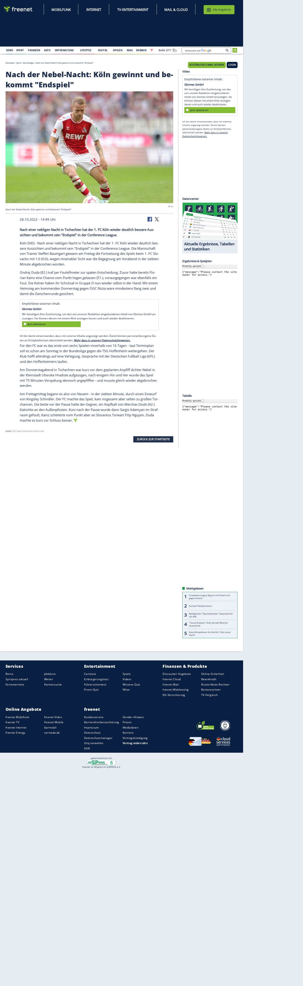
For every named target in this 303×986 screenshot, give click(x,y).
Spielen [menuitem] (117, 50)
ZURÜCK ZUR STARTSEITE (153, 439)
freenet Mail (171, 684)
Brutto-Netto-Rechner (215, 684)
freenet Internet (16, 727)
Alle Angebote (222, 10)
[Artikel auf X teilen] (157, 218)
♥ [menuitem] (151, 50)
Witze (126, 689)
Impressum (91, 727)
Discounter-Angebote (177, 674)
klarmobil (50, 727)
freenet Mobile (54, 722)
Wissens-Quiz (131, 684)
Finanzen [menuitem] (34, 50)
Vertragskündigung (135, 738)
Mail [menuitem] (130, 50)
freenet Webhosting (176, 689)
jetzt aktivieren (37, 324)
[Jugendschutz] (101, 762)
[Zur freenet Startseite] (18, 9)
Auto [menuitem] (47, 50)
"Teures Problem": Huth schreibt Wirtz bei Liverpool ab (208, 624)
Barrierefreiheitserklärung (101, 722)
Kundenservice (93, 717)
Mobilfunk (61, 9)
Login (232, 64)
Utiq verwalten (93, 743)
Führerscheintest (95, 684)
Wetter (48, 679)
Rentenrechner (211, 689)
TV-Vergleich (209, 695)
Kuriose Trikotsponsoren (200, 605)
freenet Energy (15, 732)
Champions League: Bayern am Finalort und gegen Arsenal (209, 596)
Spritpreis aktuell (17, 679)
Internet (93, 9)
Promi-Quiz (91, 689)
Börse (9, 674)
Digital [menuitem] (103, 50)
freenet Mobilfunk (17, 717)
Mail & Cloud (176, 9)
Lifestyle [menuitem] (86, 50)
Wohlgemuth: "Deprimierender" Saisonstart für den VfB (211, 615)
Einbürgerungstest (96, 679)
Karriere (128, 732)
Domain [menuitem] (141, 50)
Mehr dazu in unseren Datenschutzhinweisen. (102, 340)
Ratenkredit (208, 679)
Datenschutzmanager (98, 738)
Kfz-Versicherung (174, 695)
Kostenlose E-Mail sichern (206, 64)
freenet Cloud (172, 679)
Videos (127, 679)
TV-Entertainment (132, 9)
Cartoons (90, 674)
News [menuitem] (9, 50)
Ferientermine (15, 684)
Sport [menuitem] (20, 50)
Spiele (127, 674)
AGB (87, 748)
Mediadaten (130, 727)
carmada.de (52, 732)
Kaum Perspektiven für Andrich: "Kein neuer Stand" (210, 633)
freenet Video (53, 717)
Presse (127, 722)
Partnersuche (53, 684)
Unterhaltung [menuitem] (64, 50)
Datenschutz (92, 732)
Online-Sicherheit (212, 674)
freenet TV (12, 722)
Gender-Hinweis (133, 717)
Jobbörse (50, 674)
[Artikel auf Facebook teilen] (150, 218)
